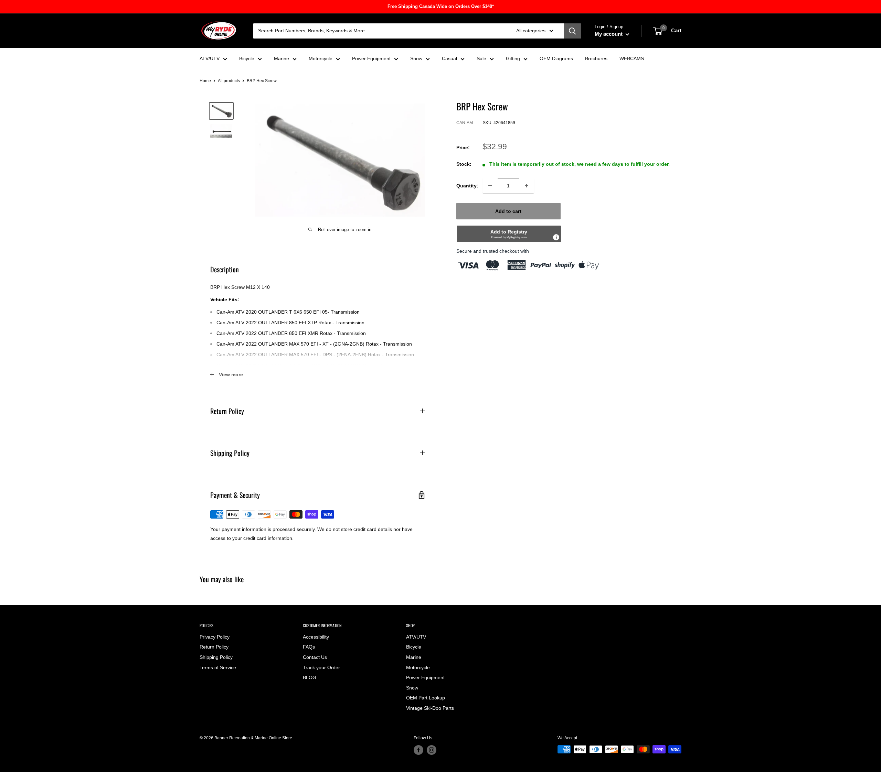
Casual (449, 58)
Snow (416, 58)
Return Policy (214, 647)
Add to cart (508, 211)
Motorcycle (320, 58)
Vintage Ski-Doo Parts (430, 708)
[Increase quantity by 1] (526, 185)
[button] (509, 234)
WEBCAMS (631, 58)
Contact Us (315, 657)
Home (205, 80)
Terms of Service (218, 667)
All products (229, 80)
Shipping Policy (216, 657)
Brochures (596, 58)
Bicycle (246, 58)
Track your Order (321, 667)
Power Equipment (371, 58)
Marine (281, 58)
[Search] (572, 31)
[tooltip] (556, 237)
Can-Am (464, 122)
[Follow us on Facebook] (418, 750)
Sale (481, 58)
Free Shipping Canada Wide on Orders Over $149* (441, 6)
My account (609, 34)
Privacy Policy (215, 637)
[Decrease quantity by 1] (490, 185)
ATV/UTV (210, 58)
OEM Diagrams (556, 58)
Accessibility (316, 637)
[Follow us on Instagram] (431, 750)
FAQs (309, 647)
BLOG (309, 677)
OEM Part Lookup (425, 697)
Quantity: (467, 185)
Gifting (513, 58)
